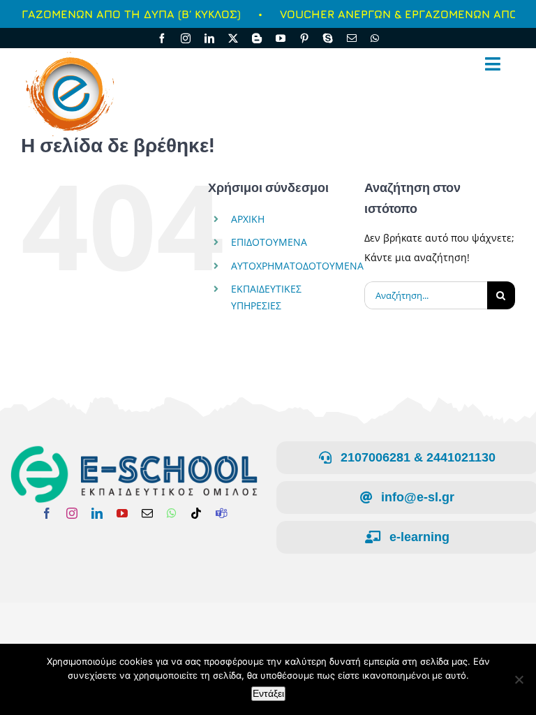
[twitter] (233, 38)
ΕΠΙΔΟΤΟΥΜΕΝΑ (269, 242)
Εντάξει (268, 693)
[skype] (328, 38)
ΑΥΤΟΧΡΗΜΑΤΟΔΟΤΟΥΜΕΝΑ (297, 265)
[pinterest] (304, 38)
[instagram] (186, 38)
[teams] (221, 513)
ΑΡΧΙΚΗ (248, 219)
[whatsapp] (375, 38)
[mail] (352, 38)
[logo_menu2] (68, 52)
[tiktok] (196, 513)
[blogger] (257, 38)
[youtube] (280, 38)
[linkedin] (209, 38)
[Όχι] (519, 679)
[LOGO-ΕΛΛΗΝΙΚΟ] (133, 449)
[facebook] (162, 38)
